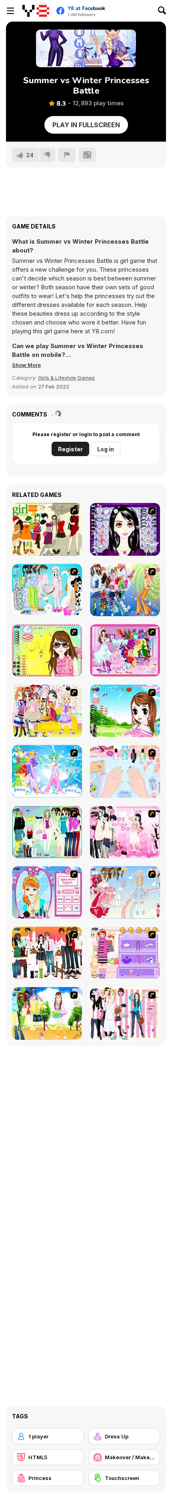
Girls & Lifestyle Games (66, 377)
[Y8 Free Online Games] (35, 11)
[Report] (67, 155)
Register (70, 449)
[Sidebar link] (10, 11)
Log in (105, 449)
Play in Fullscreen (86, 125)
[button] (26, 364)
